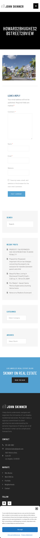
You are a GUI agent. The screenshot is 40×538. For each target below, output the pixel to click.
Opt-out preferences (14, 535)
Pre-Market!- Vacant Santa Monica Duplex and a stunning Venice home (20, 285)
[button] (37, 509)
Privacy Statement (26, 535)
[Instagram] (9, 503)
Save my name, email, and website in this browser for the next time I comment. (18, 183)
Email (10, 156)
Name (10, 144)
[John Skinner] (12, 6)
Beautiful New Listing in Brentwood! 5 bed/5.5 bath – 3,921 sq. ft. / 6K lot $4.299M (19, 276)
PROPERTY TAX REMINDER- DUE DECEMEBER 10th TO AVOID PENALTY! (21, 252)
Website (11, 168)
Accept (20, 529)
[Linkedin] (4, 503)
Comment (12, 112)
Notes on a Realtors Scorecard (20, 293)
